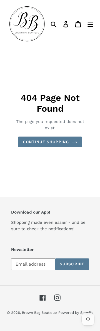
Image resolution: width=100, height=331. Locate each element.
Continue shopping (46, 142)
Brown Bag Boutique (39, 313)
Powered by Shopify (75, 313)
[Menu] (90, 24)
